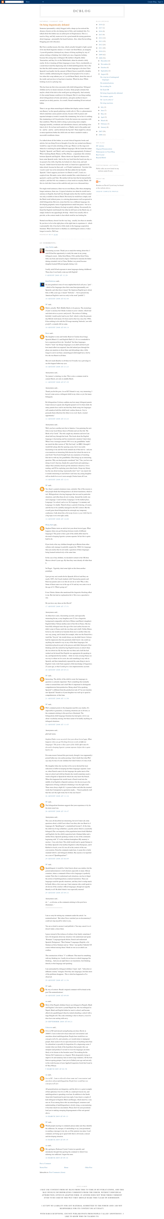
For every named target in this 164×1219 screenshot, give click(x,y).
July (102, 107)
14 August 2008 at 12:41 (57, 479)
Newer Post (43, 1167)
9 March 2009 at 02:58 (56, 1069)
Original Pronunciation (104, 149)
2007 (101, 131)
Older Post (88, 1167)
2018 (101, 24)
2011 (101, 48)
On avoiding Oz (105, 86)
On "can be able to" (107, 99)
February (104, 124)
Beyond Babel (101, 157)
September (105, 71)
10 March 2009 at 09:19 (56, 1140)
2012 (101, 44)
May (102, 114)
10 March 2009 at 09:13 (56, 1116)
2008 (101, 58)
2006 (101, 135)
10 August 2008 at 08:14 (57, 327)
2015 (101, 34)
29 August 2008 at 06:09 (57, 858)
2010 (101, 51)
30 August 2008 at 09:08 (57, 995)
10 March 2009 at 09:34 (56, 1158)
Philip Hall (49, 525)
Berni (47, 333)
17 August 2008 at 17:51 (57, 606)
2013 (101, 41)
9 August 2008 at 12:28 (56, 275)
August (103, 74)
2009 (101, 54)
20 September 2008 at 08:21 (59, 1021)
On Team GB (104, 89)
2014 (101, 38)
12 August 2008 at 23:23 (57, 419)
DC (46, 304)
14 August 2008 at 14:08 (57, 519)
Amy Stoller (49, 247)
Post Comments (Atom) (57, 1172)
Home (66, 1167)
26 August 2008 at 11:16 (57, 796)
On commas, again (106, 96)
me (46, 1001)
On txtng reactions (106, 103)
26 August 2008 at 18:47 (57, 811)
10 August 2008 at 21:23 (57, 367)
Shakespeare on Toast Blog (105, 152)
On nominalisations (107, 83)
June (102, 110)
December (104, 61)
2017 (101, 28)
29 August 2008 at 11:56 (57, 980)
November (104, 64)
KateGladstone (50, 281)
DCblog (82, 11)
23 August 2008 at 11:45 (57, 724)
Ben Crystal (100, 155)
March (103, 120)
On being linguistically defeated (111, 93)
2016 (101, 31)
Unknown (48, 1027)
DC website (100, 146)
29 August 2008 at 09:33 (57, 892)
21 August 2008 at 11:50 (57, 698)
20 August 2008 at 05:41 (57, 670)
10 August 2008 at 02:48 (57, 298)
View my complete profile (107, 191)
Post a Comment (45, 1163)
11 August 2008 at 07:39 (57, 382)
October (104, 67)
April (103, 117)
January (104, 127)
